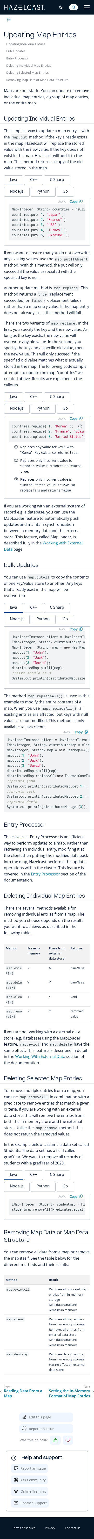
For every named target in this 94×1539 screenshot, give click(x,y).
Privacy (50, 1528)
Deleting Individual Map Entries (28, 65)
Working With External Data (40, 1056)
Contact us (72, 1528)
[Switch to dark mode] (60, 7)
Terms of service (23, 1528)
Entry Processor (17, 58)
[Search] (73, 7)
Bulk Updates (15, 51)
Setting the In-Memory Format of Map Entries (69, 1393)
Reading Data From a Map (23, 1393)
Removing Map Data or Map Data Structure (37, 80)
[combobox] (73, 7)
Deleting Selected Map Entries (27, 72)
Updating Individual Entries (25, 44)
